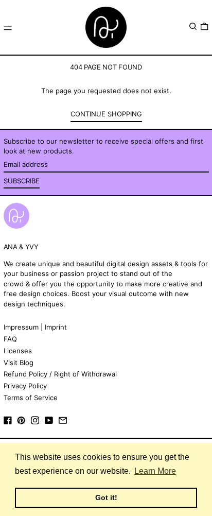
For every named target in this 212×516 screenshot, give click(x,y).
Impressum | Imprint (35, 327)
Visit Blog (18, 362)
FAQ (10, 339)
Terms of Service (31, 397)
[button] (193, 26)
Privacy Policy (25, 386)
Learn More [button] (155, 471)
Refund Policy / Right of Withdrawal (60, 374)
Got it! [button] (106, 497)
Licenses (18, 351)
